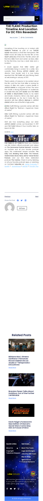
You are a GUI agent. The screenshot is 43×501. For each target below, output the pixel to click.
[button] (21, 10)
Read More (12, 367)
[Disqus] (21, 252)
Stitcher (25, 166)
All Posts (22, 208)
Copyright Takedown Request (13, 452)
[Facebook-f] (7, 489)
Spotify (7, 166)
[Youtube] (11, 489)
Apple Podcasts (31, 164)
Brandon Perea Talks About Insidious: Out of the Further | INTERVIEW (21, 393)
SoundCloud (16, 166)
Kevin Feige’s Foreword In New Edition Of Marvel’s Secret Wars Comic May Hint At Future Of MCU (20, 425)
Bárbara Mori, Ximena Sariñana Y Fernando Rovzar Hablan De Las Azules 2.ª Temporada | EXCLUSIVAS (19, 360)
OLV (12, 132)
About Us (9, 448)
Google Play (33, 166)
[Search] (37, 18)
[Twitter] (15, 489)
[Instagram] (18, 489)
